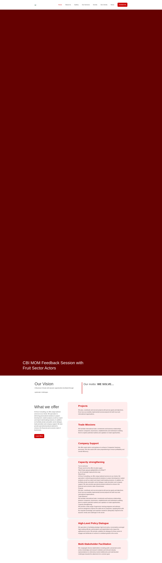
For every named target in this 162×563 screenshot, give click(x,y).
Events (95, 4)
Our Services (86, 4)
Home (60, 4)
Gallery (76, 4)
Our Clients (104, 4)
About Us (68, 4)
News (112, 4)
